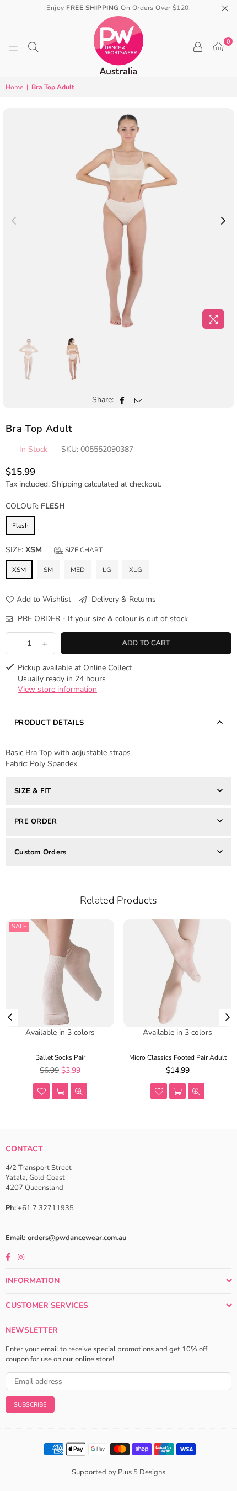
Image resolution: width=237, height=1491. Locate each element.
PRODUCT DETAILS (49, 723)
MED (78, 569)
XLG (135, 569)
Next (223, 221)
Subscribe (30, 1405)
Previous (14, 221)
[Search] (33, 47)
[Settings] (198, 47)
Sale (19, 926)
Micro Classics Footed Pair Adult (178, 1057)
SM (48, 569)
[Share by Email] (138, 399)
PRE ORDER (35, 821)
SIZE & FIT (32, 791)
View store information (57, 689)
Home (14, 87)
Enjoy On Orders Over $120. (118, 7)
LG (107, 569)
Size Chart (83, 550)
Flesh (20, 525)
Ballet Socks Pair (60, 1057)
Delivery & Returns (122, 599)
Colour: (35, 506)
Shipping (67, 484)
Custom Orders (40, 852)
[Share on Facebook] (122, 399)
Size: (54, 549)
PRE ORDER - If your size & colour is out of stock (101, 618)
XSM (19, 569)
